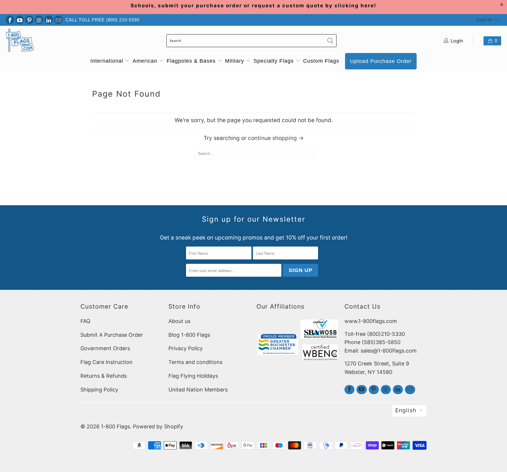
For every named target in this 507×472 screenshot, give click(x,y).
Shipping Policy (99, 390)
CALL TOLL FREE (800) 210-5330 (102, 19)
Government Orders (105, 348)
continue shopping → (276, 138)
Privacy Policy (185, 348)
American (146, 61)
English (484, 20)
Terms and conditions (195, 362)
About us (179, 321)
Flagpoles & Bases (192, 61)
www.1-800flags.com (370, 321)
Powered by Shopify (158, 426)
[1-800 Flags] (20, 41)
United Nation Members (198, 390)
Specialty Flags (274, 61)
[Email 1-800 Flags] (58, 20)
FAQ (85, 321)
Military (235, 61)
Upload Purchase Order (381, 61)
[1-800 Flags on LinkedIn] (49, 20)
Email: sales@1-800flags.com (380, 351)
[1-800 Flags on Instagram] (39, 20)
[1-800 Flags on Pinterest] (29, 20)
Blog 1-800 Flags (189, 335)
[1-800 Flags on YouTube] (20, 20)
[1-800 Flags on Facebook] (10, 20)
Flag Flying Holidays (193, 376)
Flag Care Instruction (106, 362)
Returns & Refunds (103, 376)
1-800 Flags (115, 426)
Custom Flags (321, 61)
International (107, 61)
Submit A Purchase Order (111, 335)
